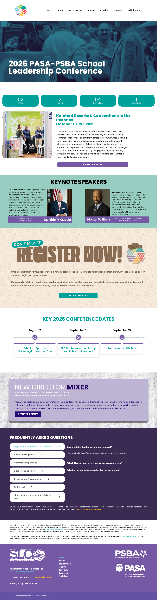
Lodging (90, 10)
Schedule (104, 10)
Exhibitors (133, 10)
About (61, 10)
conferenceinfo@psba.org (54, 529)
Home (50, 10)
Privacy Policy (16, 583)
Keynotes (118, 10)
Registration (75, 10)
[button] (11, 337)
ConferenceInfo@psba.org (88, 509)
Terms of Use (31, 583)
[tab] (37, 446)
